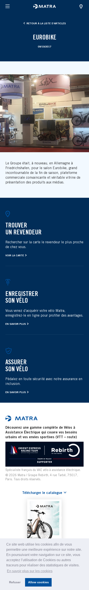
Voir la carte (14, 255)
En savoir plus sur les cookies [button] (29, 571)
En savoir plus (15, 323)
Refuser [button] (15, 582)
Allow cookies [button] (38, 582)
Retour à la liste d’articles (46, 23)
